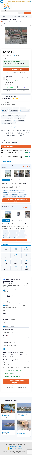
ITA (4, 354)
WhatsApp (10, 87)
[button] (16, 97)
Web (24, 90)
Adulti (5, 313)
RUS (4, 357)
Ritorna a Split (5, 102)
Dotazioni (7, 180)
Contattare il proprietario (17, 69)
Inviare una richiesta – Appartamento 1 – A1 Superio (17, 200)
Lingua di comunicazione (13, 352)
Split (15, 16)
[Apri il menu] (1, 1)
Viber (24, 87)
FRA (25, 354)
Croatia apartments (17, 451)
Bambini (9, 319)
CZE (8, 354)
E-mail (5, 336)
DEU (17, 354)
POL (13, 357)
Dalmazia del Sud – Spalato (7, 16)
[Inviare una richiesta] (30, 152)
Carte (10, 90)
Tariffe (21, 180)
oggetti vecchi (5, 451)
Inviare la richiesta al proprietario (16, 382)
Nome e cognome (8, 329)
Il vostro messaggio (12, 360)
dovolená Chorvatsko (18, 452)
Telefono (9, 342)
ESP (21, 354)
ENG (12, 354)
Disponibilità (14, 180)
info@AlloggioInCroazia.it (16, 446)
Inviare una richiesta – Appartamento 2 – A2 (15, 240)
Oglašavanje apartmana (18, 448)
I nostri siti (10, 451)
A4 (12, 55)
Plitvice (23, 451)
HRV (9, 357)
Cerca (28, 13)
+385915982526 (8, 82)
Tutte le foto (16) (27, 46)
